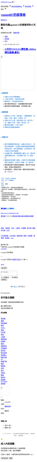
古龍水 (3, 373)
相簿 (6, 36)
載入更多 (4, 268)
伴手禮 (3, 230)
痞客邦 (14, 259)
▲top (2, 264)
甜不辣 (29, 228)
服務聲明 (20, 435)
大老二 (3, 328)
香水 (2, 370)
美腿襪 (31, 216)
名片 (6, 41)
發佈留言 (4, 279)
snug (12, 238)
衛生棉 (3, 350)
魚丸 (12, 228)
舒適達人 (4, 355)
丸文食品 (12, 236)
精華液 (3, 366)
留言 (18, 259)
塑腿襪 (26, 216)
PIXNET (9, 433)
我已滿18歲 (5, 458)
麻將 (2, 325)
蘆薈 (2, 364)
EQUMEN (4, 381)
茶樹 (2, 368)
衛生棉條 (4, 353)
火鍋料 (18, 228)
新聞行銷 (4, 361)
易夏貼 (7, 238)
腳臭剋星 (20, 236)
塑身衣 (3, 377)
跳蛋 (2, 344)
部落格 (7, 39)
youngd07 (4, 249)
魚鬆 (2, 228)
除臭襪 (30, 236)
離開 (11, 458)
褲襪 (18, 216)
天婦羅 (23, 228)
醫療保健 (16, 33)
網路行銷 (4, 357)
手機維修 (4, 348)
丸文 (7, 230)
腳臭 (25, 236)
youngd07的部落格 (13, 14)
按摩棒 (3, 341)
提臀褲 (3, 384)
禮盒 (33, 228)
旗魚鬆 (7, 228)
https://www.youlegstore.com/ (10, 213)
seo (2, 359)
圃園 (2, 375)
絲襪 (22, 216)
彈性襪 (3, 208)
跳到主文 (4, 20)
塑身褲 (3, 380)
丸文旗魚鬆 (4, 236)
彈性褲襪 (4, 323)
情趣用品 (4, 339)
